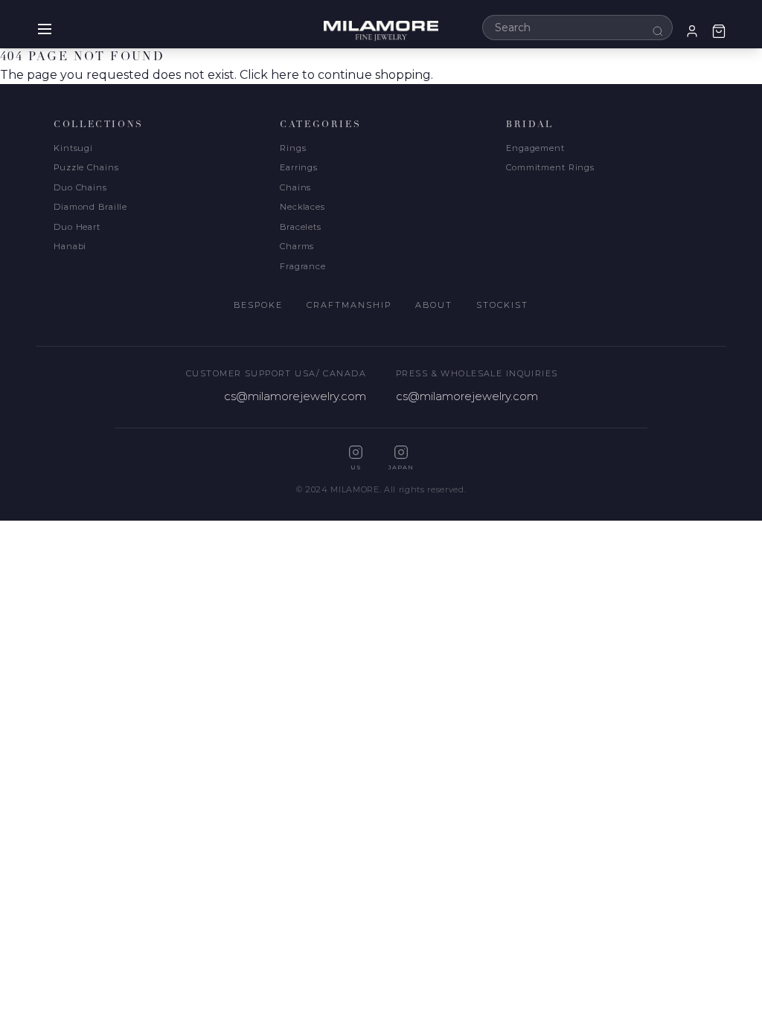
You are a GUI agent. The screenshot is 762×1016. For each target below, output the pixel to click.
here (285, 75)
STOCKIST (502, 305)
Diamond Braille (90, 207)
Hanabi (70, 246)
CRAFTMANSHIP (349, 305)
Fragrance (303, 266)
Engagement (535, 148)
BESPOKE (258, 305)
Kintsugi (73, 148)
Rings (293, 148)
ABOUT (433, 305)
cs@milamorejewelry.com (295, 396)
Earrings (299, 167)
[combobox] (577, 27)
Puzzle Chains (86, 167)
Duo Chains (80, 187)
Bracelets (300, 227)
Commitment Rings (550, 167)
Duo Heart (77, 227)
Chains (295, 187)
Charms (297, 246)
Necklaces (302, 207)
